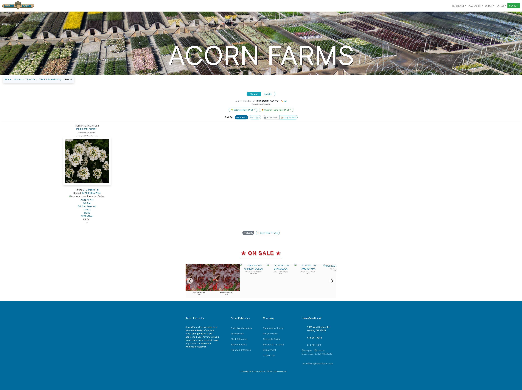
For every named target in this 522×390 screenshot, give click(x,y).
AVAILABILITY (476, 5)
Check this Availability (50, 79)
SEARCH (513, 5)
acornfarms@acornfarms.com (317, 363)
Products (19, 79)
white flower (87, 199)
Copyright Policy (271, 339)
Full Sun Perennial (87, 206)
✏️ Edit (284, 101)
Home (8, 79)
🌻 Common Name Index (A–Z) (275, 110)
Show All (253, 94)
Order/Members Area (241, 328)
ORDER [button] (489, 5)
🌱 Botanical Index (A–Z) (242, 110)
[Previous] (190, 281)
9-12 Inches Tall (91, 189)
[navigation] (38, 80)
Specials (31, 79)
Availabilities (237, 333)
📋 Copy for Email (288, 117)
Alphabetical (241, 117)
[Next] (332, 281)
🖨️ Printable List (271, 117)
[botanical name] (87, 162)
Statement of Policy (273, 328)
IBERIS (87, 212)
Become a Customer (273, 344)
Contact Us (269, 355)
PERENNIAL (87, 216)
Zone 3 (87, 209)
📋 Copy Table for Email (267, 233)
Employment (269, 350)
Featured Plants (239, 344)
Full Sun (87, 203)
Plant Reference (239, 339)
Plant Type (255, 117)
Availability (248, 233)
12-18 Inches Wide (91, 193)
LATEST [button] (501, 5)
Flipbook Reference (241, 350)
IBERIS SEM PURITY (86, 129)
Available (268, 94)
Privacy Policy (270, 333)
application (191, 343)
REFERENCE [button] (458, 5)
